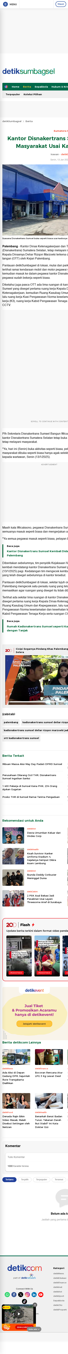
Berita (27, 86)
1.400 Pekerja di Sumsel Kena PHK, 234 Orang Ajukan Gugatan (29, 788)
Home (15, 86)
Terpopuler (13, 94)
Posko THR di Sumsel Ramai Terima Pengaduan (31, 796)
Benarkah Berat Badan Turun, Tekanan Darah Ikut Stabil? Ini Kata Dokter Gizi (48, 1122)
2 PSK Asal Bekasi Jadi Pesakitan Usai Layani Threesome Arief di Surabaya (44, 899)
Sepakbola (41, 86)
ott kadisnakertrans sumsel (21, 738)
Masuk (61, 4)
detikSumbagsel (11, 121)
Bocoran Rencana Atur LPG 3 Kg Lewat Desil (49, 1074)
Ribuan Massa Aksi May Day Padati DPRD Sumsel (32, 764)
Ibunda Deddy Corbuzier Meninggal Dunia (41, 876)
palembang (11, 722)
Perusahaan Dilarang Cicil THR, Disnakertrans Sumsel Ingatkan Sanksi (29, 777)
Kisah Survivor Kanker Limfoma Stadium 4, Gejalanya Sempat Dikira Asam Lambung (41, 858)
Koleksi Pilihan (33, 94)
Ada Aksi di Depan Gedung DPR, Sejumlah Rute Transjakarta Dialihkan (16, 1078)
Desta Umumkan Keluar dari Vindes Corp (44, 834)
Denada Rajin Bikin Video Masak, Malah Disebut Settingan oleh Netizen (16, 1122)
